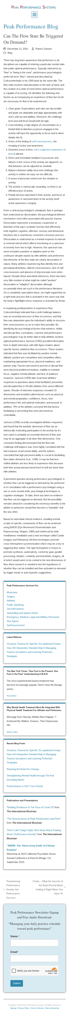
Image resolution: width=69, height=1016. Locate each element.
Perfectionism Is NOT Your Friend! (25, 786)
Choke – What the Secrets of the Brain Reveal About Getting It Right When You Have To (47, 887)
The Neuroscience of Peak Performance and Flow (34, 818)
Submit (16, 983)
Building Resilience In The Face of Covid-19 (30, 807)
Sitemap (13, 1008)
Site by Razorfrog (52, 1008)
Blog (10, 52)
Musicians (12, 592)
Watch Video (12, 732)
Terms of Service (37, 1008)
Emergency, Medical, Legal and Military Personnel (33, 617)
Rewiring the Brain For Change (23, 769)
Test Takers (13, 621)
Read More (12, 696)
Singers (11, 596)
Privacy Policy (23, 1008)
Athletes (11, 600)
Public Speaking (15, 604)
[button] (34, 14)
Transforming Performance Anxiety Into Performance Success (12, 889)
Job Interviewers (15, 608)
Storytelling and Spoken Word (22, 613)
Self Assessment (16, 625)
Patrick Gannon (43, 48)
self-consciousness (42, 141)
